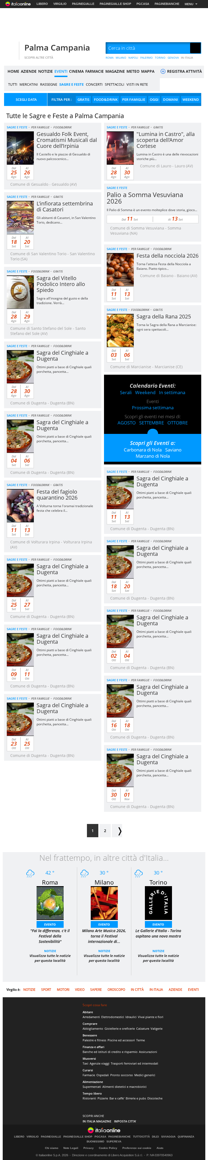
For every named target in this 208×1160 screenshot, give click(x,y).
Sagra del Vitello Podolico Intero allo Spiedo (61, 284)
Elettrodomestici (112, 1017)
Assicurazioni (148, 1052)
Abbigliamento (93, 1028)
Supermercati (92, 1087)
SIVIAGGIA (168, 1136)
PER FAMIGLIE (133, 99)
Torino (158, 882)
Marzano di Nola (153, 456)
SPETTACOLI (114, 84)
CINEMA (76, 71)
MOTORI (63, 989)
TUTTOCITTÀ (141, 1136)
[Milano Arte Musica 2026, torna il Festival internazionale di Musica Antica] (104, 902)
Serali (126, 392)
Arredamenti (91, 1017)
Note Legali (70, 1147)
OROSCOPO (116, 989)
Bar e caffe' (116, 1098)
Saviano (173, 450)
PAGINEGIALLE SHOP (115, 3)
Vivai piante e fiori (150, 1017)
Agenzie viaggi (99, 1063)
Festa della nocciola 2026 (167, 255)
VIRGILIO (60, 3)
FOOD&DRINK (106, 99)
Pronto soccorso (121, 1075)
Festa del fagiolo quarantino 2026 (57, 494)
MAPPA (147, 71)
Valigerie (156, 1028)
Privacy (88, 1147)
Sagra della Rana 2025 (163, 316)
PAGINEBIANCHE (167, 3)
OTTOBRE (177, 423)
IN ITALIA (187, 57)
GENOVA (173, 57)
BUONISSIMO (95, 1141)
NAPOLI (133, 57)
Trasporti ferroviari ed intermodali (134, 1063)
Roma (50, 882)
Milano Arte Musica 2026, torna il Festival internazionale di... (104, 936)
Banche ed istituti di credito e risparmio (110, 1052)
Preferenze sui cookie (136, 1147)
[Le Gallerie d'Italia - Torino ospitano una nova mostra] (158, 902)
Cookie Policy (108, 1147)
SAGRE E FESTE (71, 84)
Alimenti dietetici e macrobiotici (124, 1087)
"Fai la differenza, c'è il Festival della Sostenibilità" (50, 936)
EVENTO (50, 924)
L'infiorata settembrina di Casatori (65, 206)
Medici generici (144, 1075)
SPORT (46, 989)
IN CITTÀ (137, 989)
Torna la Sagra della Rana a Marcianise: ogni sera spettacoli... (166, 327)
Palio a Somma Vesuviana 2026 (145, 197)
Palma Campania (57, 47)
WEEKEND (191, 99)
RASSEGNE (48, 84)
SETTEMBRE (151, 423)
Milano (104, 882)
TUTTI (12, 84)
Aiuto (160, 1147)
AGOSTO (127, 423)
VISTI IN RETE (137, 84)
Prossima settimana (153, 407)
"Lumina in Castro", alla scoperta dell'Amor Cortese (165, 139)
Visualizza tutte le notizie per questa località (50, 958)
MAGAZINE (115, 71)
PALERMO (146, 57)
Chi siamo (51, 1147)
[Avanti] (117, 830)
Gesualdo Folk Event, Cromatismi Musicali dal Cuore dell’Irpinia (67, 139)
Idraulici (130, 1017)
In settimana (172, 392)
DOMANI (170, 99)
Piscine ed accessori (121, 1040)
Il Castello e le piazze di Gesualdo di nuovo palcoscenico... (63, 156)
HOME (13, 71)
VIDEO (79, 989)
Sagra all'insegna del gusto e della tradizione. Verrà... (62, 300)
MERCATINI (29, 84)
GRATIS (83, 99)
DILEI (155, 1136)
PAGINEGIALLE (83, 3)
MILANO (121, 57)
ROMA (109, 57)
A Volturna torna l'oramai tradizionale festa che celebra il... (65, 508)
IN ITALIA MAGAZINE (97, 1121)
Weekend (145, 392)
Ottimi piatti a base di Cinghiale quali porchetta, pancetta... (64, 369)
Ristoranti (89, 1098)
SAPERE (96, 989)
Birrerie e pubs (136, 1098)
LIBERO (42, 3)
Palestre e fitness (94, 1040)
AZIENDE (29, 71)
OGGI (154, 99)
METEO (132, 71)
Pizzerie (103, 1098)
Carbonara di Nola (143, 450)
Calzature (142, 1028)
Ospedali (102, 1075)
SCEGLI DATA (26, 99)
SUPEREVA (113, 1141)
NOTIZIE (45, 71)
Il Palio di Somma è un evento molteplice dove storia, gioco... (152, 210)
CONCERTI (94, 84)
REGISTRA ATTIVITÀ (184, 71)
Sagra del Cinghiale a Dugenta (62, 355)
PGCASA (142, 3)
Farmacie (89, 1075)
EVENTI (60, 71)
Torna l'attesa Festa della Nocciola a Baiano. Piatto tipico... (163, 266)
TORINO (160, 57)
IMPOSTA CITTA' (125, 1121)
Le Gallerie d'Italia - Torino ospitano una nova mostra (158, 933)
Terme (140, 1040)
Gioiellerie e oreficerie (120, 1028)
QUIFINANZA (186, 1136)
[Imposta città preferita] (11, 48)
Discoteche (154, 1098)
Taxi (85, 1063)
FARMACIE (94, 71)
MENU (189, 4)
